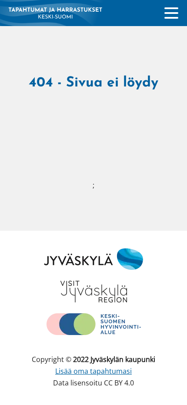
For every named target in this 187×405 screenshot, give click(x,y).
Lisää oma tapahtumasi (93, 371)
